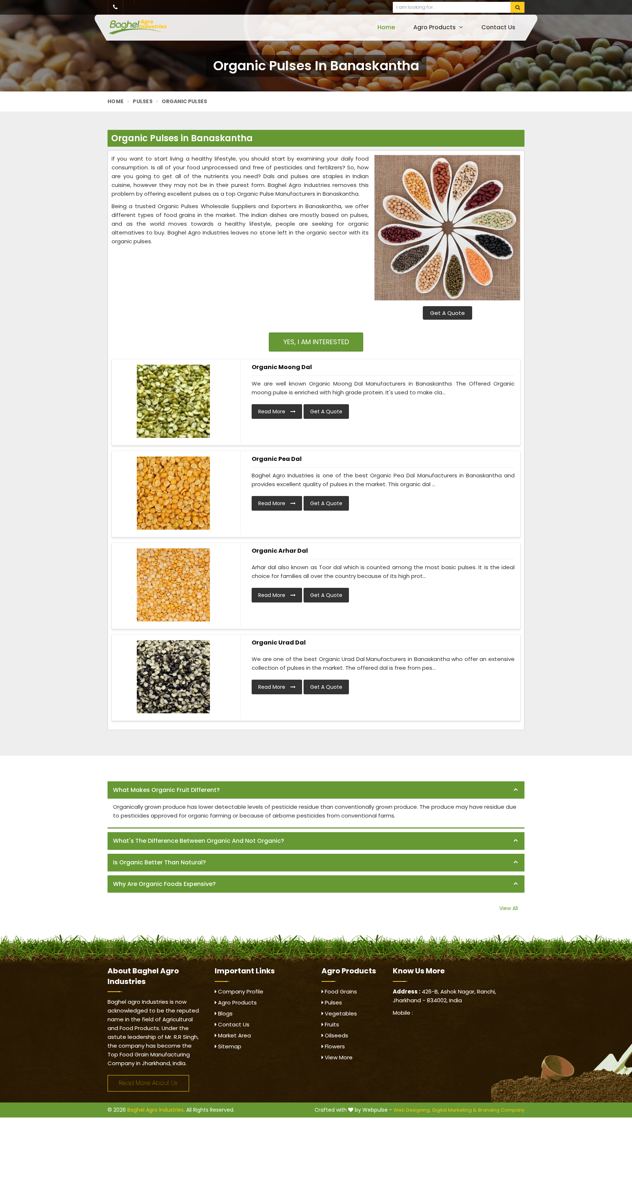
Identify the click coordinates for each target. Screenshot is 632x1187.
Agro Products (435, 27)
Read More (272, 411)
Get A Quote (447, 313)
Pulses (143, 101)
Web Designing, (412, 1110)
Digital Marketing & (454, 1110)
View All (508, 908)
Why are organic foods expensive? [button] (164, 884)
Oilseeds (335, 1035)
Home (386, 27)
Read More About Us (148, 1083)
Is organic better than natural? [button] (159, 862)
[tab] (316, 790)
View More (338, 1057)
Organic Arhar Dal (280, 550)
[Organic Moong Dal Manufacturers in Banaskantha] (173, 401)
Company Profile (240, 991)
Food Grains (340, 991)
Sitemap (229, 1046)
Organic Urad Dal (279, 642)
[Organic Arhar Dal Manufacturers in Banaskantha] (173, 584)
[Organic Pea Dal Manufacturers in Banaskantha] (173, 493)
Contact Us (498, 27)
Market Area (234, 1035)
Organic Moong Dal (282, 367)
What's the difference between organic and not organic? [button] (198, 841)
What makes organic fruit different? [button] (166, 790)
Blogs (225, 1013)
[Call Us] (115, 7)
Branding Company (501, 1110)
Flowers (334, 1046)
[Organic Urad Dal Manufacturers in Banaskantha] (173, 676)
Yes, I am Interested (316, 341)
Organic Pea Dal (277, 459)
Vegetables (340, 1013)
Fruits (331, 1024)
